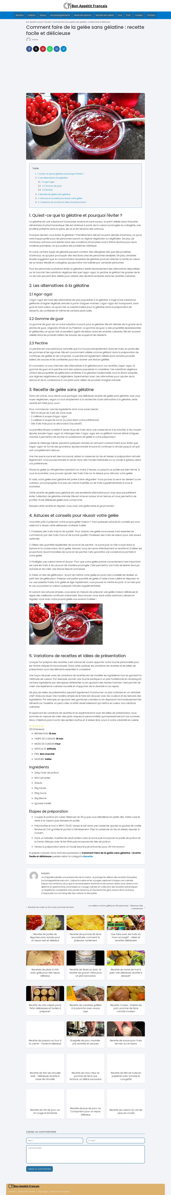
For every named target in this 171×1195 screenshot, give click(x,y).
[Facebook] (29, 49)
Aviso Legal (43, 1191)
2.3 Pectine (47, 189)
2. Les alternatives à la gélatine (53, 177)
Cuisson (31, 15)
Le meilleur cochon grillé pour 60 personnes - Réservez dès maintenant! (116, 907)
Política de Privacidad (59, 1191)
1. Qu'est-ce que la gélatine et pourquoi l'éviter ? (60, 173)
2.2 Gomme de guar (52, 185)
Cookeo (139, 15)
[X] (36, 49)
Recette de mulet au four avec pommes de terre (51, 907)
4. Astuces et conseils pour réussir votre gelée (60, 198)
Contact (151, 15)
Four (120, 15)
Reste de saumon (82, 15)
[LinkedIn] (57, 49)
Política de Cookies (26, 1191)
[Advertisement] (85, 73)
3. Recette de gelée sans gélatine (54, 194)
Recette (19, 15)
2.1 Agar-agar (48, 181)
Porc (128, 15)
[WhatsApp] (50, 49)
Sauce (43, 15)
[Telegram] (64, 49)
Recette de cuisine (105, 15)
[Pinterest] (43, 49)
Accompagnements (60, 15)
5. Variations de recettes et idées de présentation (62, 202)
